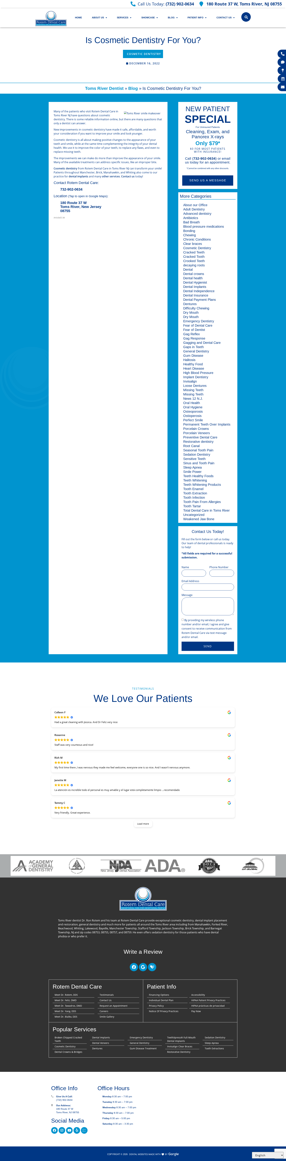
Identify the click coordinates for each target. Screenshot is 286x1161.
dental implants (78, 176)
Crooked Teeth (194, 261)
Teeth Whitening (195, 480)
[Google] (143, 967)
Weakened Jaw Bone (198, 519)
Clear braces (192, 244)
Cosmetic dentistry (65, 168)
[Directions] (283, 70)
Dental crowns (193, 274)
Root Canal (191, 446)
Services (122, 17)
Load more (143, 823)
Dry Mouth (191, 312)
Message (187, 595)
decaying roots (194, 265)
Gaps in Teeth (193, 347)
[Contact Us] (283, 87)
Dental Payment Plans (199, 299)
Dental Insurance (195, 295)
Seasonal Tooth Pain (198, 450)
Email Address (190, 581)
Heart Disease (193, 368)
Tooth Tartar (192, 506)
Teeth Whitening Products (202, 484)
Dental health (193, 278)
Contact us (128, 176)
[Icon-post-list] (84, 1130)
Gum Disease (193, 355)
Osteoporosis (193, 411)
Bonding (189, 231)
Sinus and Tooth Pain (198, 463)
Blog (171, 17)
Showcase (148, 17)
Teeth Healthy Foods (198, 476)
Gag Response (194, 338)
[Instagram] (62, 1130)
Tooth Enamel (193, 489)
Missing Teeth (193, 390)
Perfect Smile (193, 420)
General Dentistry (196, 351)
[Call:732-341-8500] (283, 54)
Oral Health (191, 403)
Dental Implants (194, 287)
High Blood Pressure (198, 373)
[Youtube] (69, 1130)
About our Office (195, 205)
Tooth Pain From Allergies (202, 502)
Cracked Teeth (194, 252)
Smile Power (192, 472)
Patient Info (195, 17)
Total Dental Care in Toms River (206, 510)
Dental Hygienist (195, 282)
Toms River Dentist (104, 88)
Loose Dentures (195, 385)
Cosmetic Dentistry (144, 54)
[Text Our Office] (283, 62)
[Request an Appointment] (283, 79)
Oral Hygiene (192, 407)
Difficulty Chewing (196, 308)
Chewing (189, 235)
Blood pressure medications (203, 226)
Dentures (190, 304)
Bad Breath (191, 222)
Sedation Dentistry (196, 454)
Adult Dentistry (194, 209)
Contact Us (224, 17)
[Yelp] (76, 1130)
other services (111, 176)
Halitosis (189, 360)
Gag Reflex (191, 334)
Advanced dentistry (197, 213)
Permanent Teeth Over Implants (206, 424)
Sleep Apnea (192, 467)
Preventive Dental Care (200, 437)
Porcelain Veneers (196, 433)
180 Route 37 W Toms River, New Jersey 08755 (80, 207)
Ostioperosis (192, 416)
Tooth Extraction (195, 493)
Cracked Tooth (194, 256)
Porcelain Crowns (196, 429)
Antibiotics (190, 218)
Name (185, 567)
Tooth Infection (194, 497)
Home (78, 17)
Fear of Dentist (194, 330)
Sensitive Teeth (194, 459)
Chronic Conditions (197, 239)
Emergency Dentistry (198, 321)
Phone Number (219, 567)
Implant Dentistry (195, 377)
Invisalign (190, 381)
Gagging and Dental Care (202, 342)
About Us (98, 17)
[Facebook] (134, 967)
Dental (188, 269)
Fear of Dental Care (197, 325)
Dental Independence (199, 291)
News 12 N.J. (193, 398)
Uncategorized (193, 515)
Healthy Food (193, 364)
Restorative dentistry (198, 441)
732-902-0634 (71, 189)
